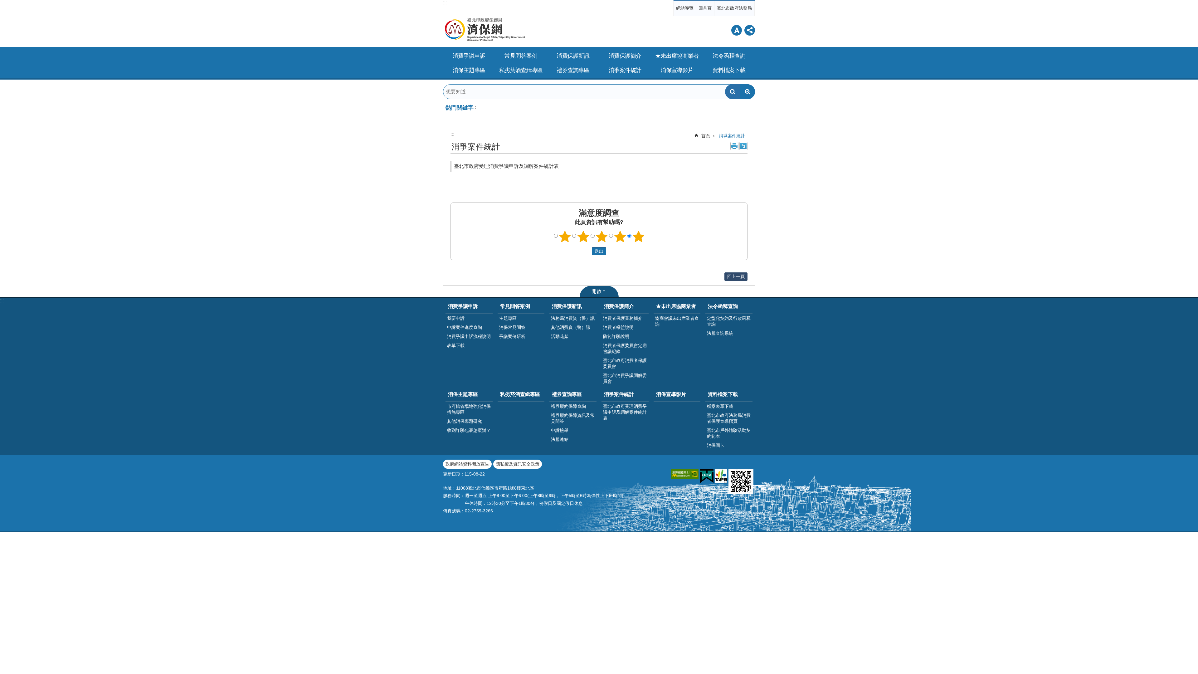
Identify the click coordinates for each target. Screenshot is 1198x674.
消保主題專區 (463, 394)
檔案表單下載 (720, 406)
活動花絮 (559, 336)
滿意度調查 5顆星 (639, 236)
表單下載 (456, 345)
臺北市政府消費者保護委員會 (625, 363)
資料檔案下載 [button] (729, 70)
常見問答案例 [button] (520, 56)
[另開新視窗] (685, 474)
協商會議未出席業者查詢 (677, 321)
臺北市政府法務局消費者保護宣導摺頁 (729, 418)
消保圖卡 (715, 445)
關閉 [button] (736, 30)
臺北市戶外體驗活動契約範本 (729, 433)
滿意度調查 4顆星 (620, 236)
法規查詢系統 (720, 333)
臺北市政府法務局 (734, 8)
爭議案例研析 (512, 336)
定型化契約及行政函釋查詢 (729, 321)
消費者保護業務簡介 (622, 318)
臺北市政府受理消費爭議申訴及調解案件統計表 (506, 166)
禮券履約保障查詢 (568, 406)
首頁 (705, 135)
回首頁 (705, 8)
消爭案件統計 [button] (625, 70)
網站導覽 (685, 8)
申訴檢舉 (559, 430)
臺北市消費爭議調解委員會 (625, 378)
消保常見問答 (512, 327)
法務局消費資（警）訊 (573, 318)
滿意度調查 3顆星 (602, 236)
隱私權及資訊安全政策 (517, 464)
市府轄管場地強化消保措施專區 (469, 409)
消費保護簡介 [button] (625, 56)
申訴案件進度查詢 (464, 327)
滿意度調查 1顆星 (565, 236)
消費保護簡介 (619, 306)
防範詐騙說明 (616, 336)
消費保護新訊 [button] (573, 56)
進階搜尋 (747, 91)
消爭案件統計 (732, 135)
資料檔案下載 (723, 394)
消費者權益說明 (618, 327)
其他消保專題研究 (464, 421)
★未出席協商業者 (676, 306)
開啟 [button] (596, 291)
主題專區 (508, 318)
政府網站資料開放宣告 (467, 464)
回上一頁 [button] (736, 276)
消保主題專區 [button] (469, 70)
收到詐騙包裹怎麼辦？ (469, 430)
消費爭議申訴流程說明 (469, 336)
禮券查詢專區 (567, 394)
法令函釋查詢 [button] (729, 56)
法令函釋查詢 (723, 306)
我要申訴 (456, 318)
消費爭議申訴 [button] (469, 56)
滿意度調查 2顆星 (583, 236)
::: (445, 2)
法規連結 (559, 439)
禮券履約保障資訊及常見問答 (573, 418)
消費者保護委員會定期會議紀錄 (625, 348)
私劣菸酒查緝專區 (521, 70)
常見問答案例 (515, 306)
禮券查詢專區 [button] (573, 70)
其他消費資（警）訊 (570, 327)
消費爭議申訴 (463, 306)
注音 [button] (743, 146)
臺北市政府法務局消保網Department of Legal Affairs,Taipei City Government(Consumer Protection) (499, 30)
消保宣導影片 (676, 70)
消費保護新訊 (567, 306)
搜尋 (732, 91)
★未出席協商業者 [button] (677, 56)
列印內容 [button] (734, 146)
